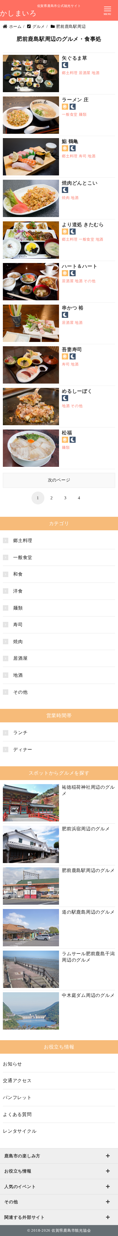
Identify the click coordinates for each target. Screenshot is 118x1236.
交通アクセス (17, 1080)
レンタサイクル (19, 1131)
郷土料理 (22, 540)
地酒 (18, 675)
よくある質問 (17, 1114)
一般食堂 (22, 557)
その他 (20, 692)
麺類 (18, 608)
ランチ (20, 732)
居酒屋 (20, 658)
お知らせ (12, 1063)
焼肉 (18, 641)
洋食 (18, 591)
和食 (18, 574)
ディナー (22, 749)
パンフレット (17, 1097)
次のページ (59, 480)
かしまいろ (18, 13)
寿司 (18, 624)
